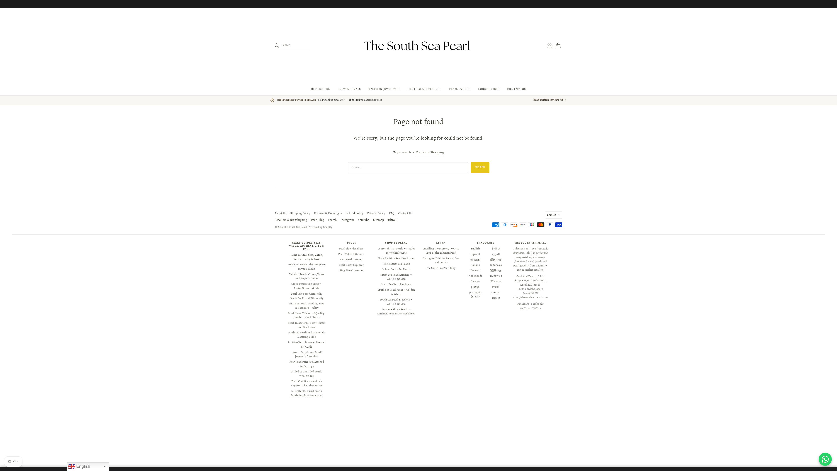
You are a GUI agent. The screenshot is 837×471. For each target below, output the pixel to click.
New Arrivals (350, 89)
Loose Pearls (488, 89)
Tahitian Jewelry (382, 89)
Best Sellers (321, 89)
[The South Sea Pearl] (418, 45)
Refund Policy (354, 213)
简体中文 (496, 260)
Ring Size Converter (351, 270)
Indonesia (496, 265)
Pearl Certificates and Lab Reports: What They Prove (306, 383)
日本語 (475, 287)
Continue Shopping (430, 152)
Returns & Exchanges (328, 213)
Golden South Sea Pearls (396, 269)
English (551, 215)
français (475, 281)
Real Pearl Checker (351, 260)
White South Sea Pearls (396, 264)
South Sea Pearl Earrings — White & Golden (396, 277)
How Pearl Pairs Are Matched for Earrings (306, 364)
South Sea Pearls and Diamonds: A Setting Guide (306, 335)
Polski (496, 287)
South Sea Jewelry (422, 89)
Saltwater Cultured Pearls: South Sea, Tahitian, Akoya (306, 393)
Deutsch (475, 270)
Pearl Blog (317, 220)
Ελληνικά (496, 281)
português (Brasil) (475, 294)
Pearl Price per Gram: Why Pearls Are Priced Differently (306, 296)
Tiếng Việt (496, 276)
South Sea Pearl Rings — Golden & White (396, 292)
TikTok (392, 220)
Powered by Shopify (320, 227)
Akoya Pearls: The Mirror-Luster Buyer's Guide (306, 286)
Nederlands (475, 276)
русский (475, 260)
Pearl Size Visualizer (351, 249)
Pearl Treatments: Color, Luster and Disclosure (306, 325)
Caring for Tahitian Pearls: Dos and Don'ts (441, 260)
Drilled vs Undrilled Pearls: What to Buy (307, 374)
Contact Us (516, 89)
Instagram (347, 220)
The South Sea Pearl (295, 227)
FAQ (391, 213)
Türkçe (496, 298)
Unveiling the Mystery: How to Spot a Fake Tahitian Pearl (440, 251)
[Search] (277, 45)
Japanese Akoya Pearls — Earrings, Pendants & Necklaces (396, 311)
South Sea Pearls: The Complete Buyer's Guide (306, 267)
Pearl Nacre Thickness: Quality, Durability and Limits (306, 315)
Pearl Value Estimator (351, 254)
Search (332, 220)
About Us (280, 213)
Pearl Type (457, 89)
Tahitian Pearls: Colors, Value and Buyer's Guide (306, 276)
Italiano (475, 265)
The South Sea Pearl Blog (441, 268)
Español (475, 254)
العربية (496, 254)
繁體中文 (496, 270)
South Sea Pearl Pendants (396, 284)
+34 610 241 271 (529, 293)
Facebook (537, 304)
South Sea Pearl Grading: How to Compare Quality (306, 306)
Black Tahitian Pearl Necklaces (396, 258)
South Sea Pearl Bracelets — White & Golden (396, 302)
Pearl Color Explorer (351, 265)
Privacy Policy (376, 213)
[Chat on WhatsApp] (825, 459)
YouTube (363, 220)
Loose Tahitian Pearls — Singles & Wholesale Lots (396, 251)
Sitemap (378, 220)
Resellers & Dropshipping (291, 220)
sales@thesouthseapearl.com (530, 297)
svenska (495, 292)
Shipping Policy (300, 213)
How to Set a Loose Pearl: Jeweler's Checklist (307, 354)
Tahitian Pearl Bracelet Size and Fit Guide (306, 344)
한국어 (496, 249)
